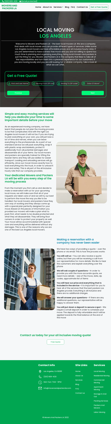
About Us (47, 7)
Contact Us (82, 7)
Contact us (80, 393)
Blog (67, 7)
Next (93, 93)
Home (38, 7)
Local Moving (99, 371)
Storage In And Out (100, 395)
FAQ (73, 7)
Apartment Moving (98, 388)
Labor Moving (99, 412)
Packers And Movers (99, 406)
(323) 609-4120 (10, 1)
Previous (18, 93)
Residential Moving (101, 375)
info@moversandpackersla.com (57, 388)
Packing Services (101, 401)
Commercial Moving (99, 381)
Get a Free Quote (99, 7)
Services (58, 7)
